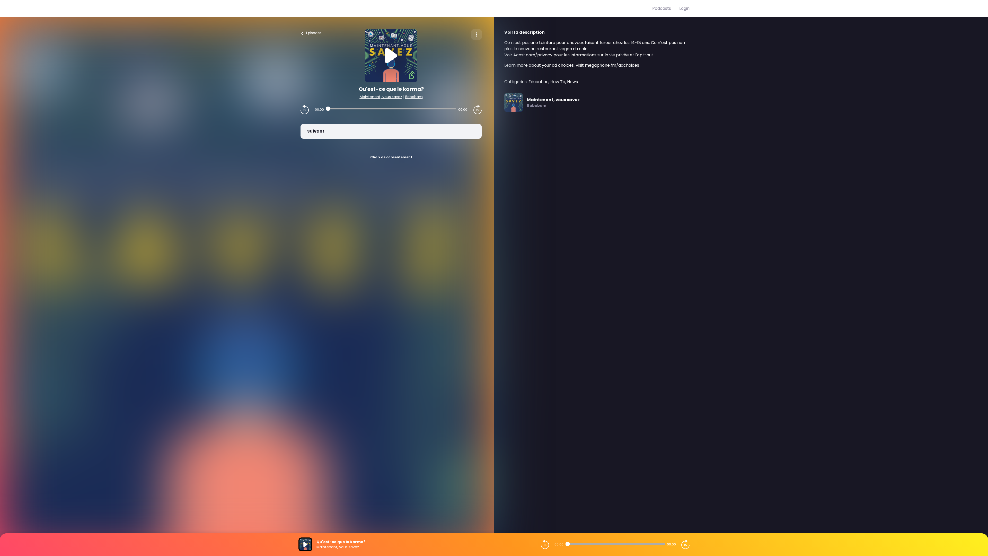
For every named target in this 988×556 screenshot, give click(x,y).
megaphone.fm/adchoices (612, 65)
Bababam (414, 96)
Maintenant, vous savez (381, 96)
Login (684, 8)
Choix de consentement (391, 157)
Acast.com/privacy (532, 55)
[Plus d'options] (476, 34)
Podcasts (661, 8)
